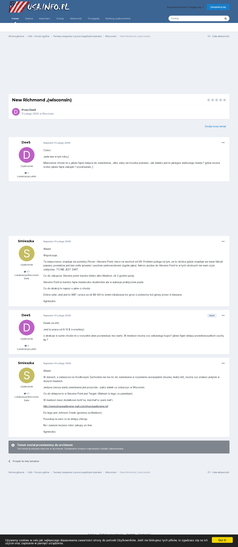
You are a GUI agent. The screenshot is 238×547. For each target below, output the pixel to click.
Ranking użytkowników (118, 18)
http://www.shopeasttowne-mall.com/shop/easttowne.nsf (75, 406)
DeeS (32, 109)
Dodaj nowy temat (215, 126)
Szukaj (60, 18)
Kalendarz (44, 18)
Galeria (29, 18)
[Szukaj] (225, 18)
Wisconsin (48, 113)
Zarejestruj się (218, 7)
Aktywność (76, 18)
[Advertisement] (119, 67)
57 (28, 271)
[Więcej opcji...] (223, 143)
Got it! (222, 540)
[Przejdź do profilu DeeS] (16, 112)
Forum (15, 18)
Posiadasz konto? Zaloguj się (184, 7)
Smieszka (26, 241)
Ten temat (212, 18)
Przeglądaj (93, 18)
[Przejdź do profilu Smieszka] (26, 253)
